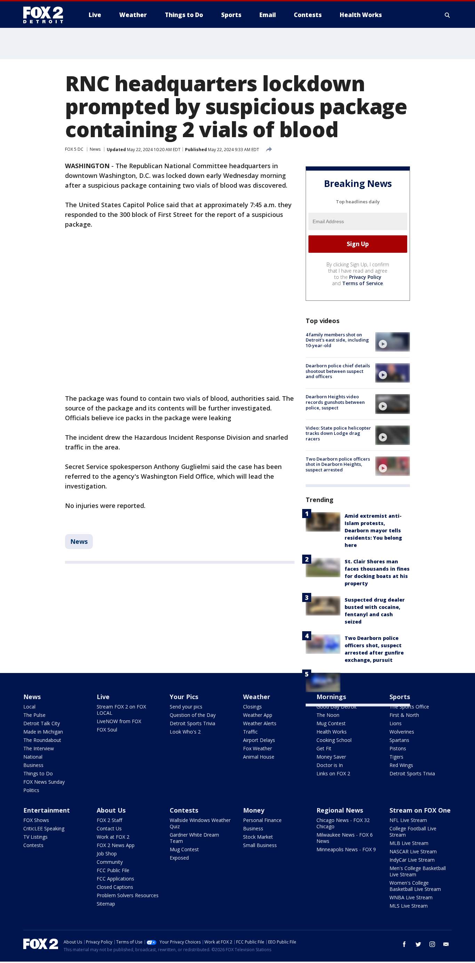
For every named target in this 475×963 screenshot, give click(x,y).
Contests (33, 845)
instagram (432, 944)
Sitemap (106, 903)
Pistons (397, 748)
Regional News (339, 810)
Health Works (331, 731)
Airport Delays (259, 740)
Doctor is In (329, 765)
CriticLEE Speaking (43, 828)
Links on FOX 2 (333, 773)
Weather (256, 696)
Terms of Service (362, 283)
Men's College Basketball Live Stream (417, 871)
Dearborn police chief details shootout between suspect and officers (338, 370)
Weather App (257, 715)
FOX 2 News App (116, 845)
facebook (404, 944)
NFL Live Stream (408, 820)
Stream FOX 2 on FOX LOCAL (121, 709)
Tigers (396, 756)
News (95, 149)
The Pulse (34, 715)
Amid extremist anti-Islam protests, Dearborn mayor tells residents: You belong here (373, 530)
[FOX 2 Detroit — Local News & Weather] (46, 15)
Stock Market (258, 836)
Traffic (250, 731)
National (32, 756)
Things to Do (38, 773)
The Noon (327, 715)
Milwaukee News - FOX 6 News (344, 837)
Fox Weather (257, 748)
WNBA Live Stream (411, 897)
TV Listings (35, 836)
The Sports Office (409, 706)
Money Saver (331, 756)
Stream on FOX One (420, 810)
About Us (111, 810)
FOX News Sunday (44, 781)
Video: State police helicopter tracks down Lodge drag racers (338, 433)
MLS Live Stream (408, 905)
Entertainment (46, 810)
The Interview (38, 748)
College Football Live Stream (412, 831)
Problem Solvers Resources (128, 895)
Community (110, 862)
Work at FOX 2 (113, 836)
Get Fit (323, 748)
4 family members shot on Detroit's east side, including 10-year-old (337, 340)
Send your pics (186, 706)
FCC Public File (113, 870)
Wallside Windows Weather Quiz (200, 823)
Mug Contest (331, 723)
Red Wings (401, 765)
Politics (31, 790)
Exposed (179, 857)
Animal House (258, 756)
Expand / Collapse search (447, 15)
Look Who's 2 (185, 731)
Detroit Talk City (41, 723)
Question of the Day (193, 715)
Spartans (399, 740)
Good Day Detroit (336, 706)
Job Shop (107, 853)
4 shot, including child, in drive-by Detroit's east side (375, 683)
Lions (395, 723)
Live (103, 696)
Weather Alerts (259, 723)
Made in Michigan (43, 731)
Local (29, 706)
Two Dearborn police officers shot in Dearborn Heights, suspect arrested (338, 464)
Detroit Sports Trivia (192, 723)
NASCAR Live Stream (413, 851)
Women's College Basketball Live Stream (415, 885)
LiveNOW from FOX (119, 721)
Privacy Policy (365, 277)
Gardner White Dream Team (194, 837)
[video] (392, 342)
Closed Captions (115, 887)
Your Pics (184, 696)
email (446, 944)
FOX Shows (36, 820)
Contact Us (109, 828)
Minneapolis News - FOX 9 (346, 849)
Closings (252, 706)
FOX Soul (107, 729)
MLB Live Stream (408, 843)
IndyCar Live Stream (412, 859)
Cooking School (334, 740)
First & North (404, 715)
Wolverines (401, 731)
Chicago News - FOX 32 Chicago (343, 823)
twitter (418, 944)
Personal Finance (262, 820)
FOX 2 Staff (109, 820)
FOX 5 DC (74, 149)
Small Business (260, 845)
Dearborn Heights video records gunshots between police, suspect (335, 401)
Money (253, 810)
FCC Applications (115, 878)
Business (33, 765)
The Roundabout (42, 740)
